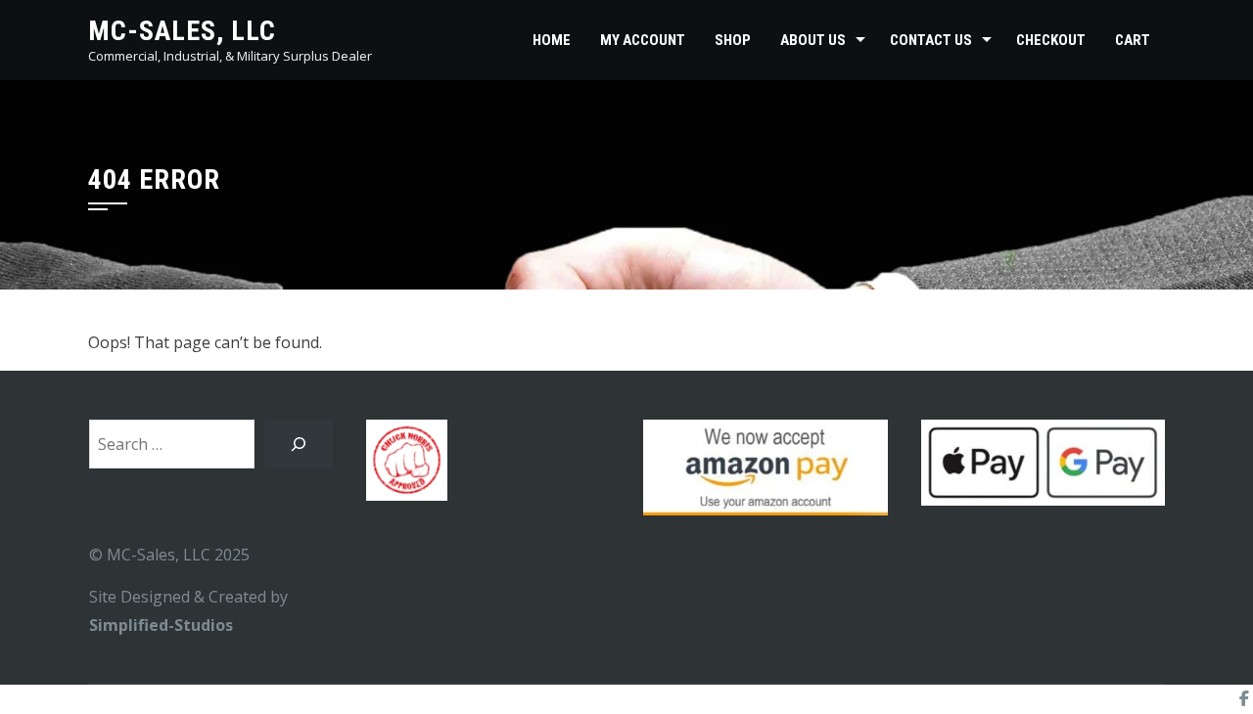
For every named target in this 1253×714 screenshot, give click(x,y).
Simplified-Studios (161, 625)
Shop (733, 40)
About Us (813, 40)
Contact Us (931, 40)
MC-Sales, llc (182, 31)
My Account (642, 40)
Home (552, 40)
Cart (1132, 40)
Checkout (1051, 40)
